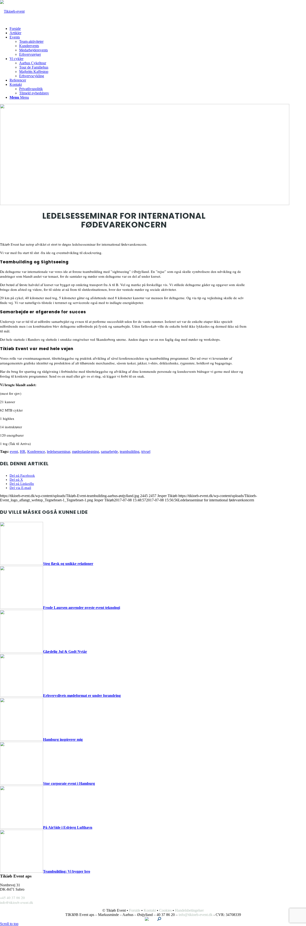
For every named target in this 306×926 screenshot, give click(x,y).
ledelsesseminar (58, 451)
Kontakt (150, 910)
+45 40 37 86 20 (12, 897)
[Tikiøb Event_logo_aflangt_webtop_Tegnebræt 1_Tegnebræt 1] (12, 11)
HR (22, 451)
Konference (36, 451)
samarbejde (109, 451)
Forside (134, 910)
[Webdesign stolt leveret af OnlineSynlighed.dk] (159, 919)
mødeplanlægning (85, 451)
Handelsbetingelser (189, 910)
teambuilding (129, 451)
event (14, 451)
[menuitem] (29, 29)
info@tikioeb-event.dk (16, 902)
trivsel (145, 451)
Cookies (165, 910)
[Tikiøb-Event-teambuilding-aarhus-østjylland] (144, 204)
